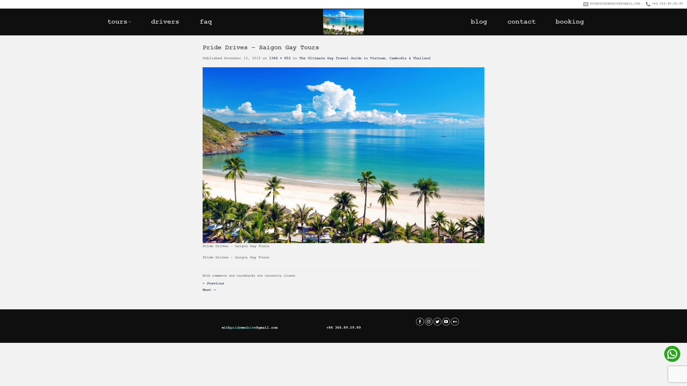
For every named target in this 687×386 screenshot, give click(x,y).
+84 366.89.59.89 (343, 327)
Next (209, 290)
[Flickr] (455, 322)
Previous (213, 283)
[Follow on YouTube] (446, 322)
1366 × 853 (280, 58)
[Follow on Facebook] (420, 322)
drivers (165, 22)
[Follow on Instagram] (429, 322)
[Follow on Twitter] (437, 322)
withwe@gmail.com (249, 327)
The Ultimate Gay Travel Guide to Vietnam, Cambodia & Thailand (364, 58)
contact (521, 22)
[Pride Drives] (343, 22)
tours (117, 22)
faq (206, 22)
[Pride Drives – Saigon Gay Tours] (343, 155)
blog (479, 22)
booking (570, 22)
